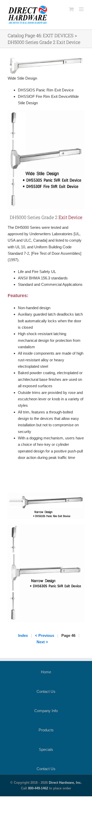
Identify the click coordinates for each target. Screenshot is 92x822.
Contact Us (46, 691)
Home (46, 672)
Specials (46, 749)
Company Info (46, 710)
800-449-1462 (38, 788)
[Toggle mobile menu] (81, 9)
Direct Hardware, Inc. (65, 783)
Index (23, 635)
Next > (42, 642)
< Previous (44, 635)
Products (46, 730)
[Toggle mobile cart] (71, 9)
